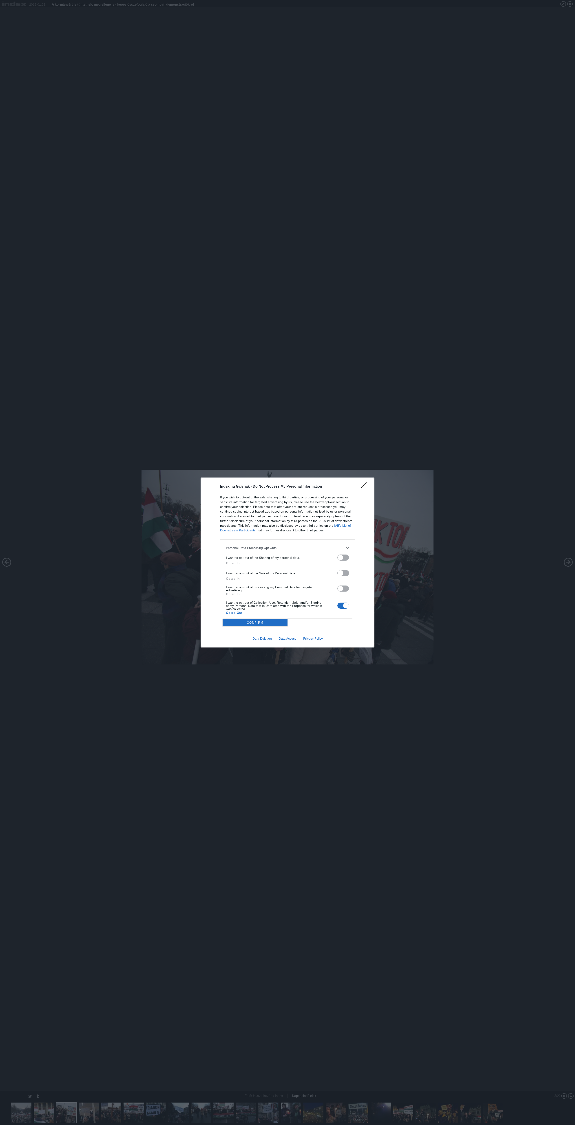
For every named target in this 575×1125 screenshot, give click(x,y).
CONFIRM (255, 622)
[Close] (365, 486)
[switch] (343, 558)
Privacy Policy (313, 638)
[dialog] (287, 562)
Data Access (287, 638)
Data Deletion (262, 638)
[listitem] (287, 547)
